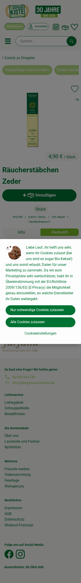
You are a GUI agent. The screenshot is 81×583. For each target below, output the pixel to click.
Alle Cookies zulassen (27, 322)
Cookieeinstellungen (40, 333)
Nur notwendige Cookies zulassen (37, 310)
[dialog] (40, 291)
